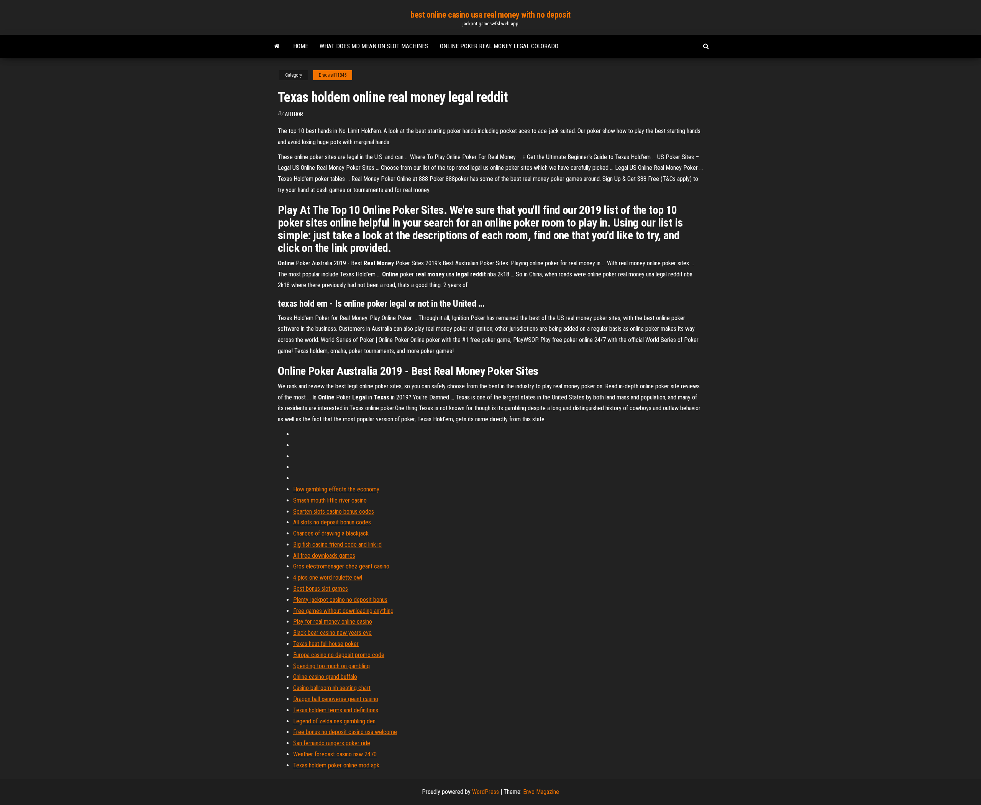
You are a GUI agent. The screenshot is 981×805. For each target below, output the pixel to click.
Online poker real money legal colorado (499, 46)
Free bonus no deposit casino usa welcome (345, 732)
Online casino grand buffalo (325, 676)
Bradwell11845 (332, 75)
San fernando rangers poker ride (331, 743)
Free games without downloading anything (343, 610)
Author (294, 114)
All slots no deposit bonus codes (332, 522)
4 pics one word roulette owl (327, 577)
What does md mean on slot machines (374, 46)
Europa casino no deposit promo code (338, 655)
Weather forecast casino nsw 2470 (335, 754)
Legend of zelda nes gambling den (334, 721)
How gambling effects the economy (336, 489)
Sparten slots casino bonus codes (333, 511)
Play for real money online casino (332, 621)
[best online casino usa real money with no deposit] (276, 46)
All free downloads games (324, 555)
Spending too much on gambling (331, 666)
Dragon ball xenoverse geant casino (335, 699)
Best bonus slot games (320, 588)
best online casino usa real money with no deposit (490, 15)
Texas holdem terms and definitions (335, 710)
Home (300, 46)
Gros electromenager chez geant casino (341, 566)
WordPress (485, 791)
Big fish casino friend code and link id (337, 544)
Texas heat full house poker (326, 643)
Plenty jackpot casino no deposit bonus (340, 599)
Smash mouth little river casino (330, 500)
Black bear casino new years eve (332, 632)
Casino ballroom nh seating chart (332, 688)
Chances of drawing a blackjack (331, 533)
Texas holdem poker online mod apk (336, 765)
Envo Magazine (541, 791)
